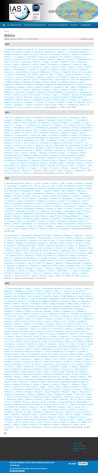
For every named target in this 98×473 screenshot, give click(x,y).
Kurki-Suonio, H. (29, 77)
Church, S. (57, 316)
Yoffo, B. (76, 424)
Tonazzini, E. (18, 417)
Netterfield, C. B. (85, 87)
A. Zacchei (8, 235)
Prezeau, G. (38, 95)
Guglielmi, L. (11, 344)
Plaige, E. (75, 392)
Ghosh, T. (80, 67)
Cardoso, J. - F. (10, 57)
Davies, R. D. (62, 59)
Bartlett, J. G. (32, 120)
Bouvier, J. (78, 306)
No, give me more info (17, 471)
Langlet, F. (80, 359)
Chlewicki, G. (33, 316)
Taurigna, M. (26, 414)
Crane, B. (25, 321)
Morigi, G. (21, 379)
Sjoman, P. (82, 224)
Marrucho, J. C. (68, 369)
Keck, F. (10, 356)
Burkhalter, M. (9, 311)
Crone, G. (88, 288)
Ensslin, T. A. (53, 201)
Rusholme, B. (9, 100)
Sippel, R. (17, 409)
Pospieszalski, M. (69, 219)
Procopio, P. (11, 221)
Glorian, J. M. (71, 341)
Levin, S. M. (29, 364)
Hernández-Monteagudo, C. (37, 138)
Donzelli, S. (65, 62)
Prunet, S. (47, 95)
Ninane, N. (28, 384)
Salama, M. (29, 404)
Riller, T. (63, 163)
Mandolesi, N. (28, 82)
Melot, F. (78, 374)
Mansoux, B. (28, 369)
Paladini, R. (65, 90)
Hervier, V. (20, 349)
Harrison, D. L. (9, 72)
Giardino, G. (9, 135)
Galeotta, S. (56, 67)
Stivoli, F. (57, 273)
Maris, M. (46, 82)
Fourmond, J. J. (65, 336)
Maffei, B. (10, 82)
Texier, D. (60, 294)
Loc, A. (72, 364)
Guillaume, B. (32, 344)
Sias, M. (78, 407)
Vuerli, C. (51, 276)
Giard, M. (88, 67)
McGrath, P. (38, 374)
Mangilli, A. (38, 82)
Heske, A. (29, 349)
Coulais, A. (72, 125)
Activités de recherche (35, 25)
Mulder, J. (69, 379)
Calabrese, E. (87, 54)
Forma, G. (37, 336)
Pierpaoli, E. (68, 158)
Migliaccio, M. (51, 85)
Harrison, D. (86, 135)
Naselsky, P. (59, 87)
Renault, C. (11, 97)
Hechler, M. (11, 346)
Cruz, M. (25, 198)
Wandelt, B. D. (74, 105)
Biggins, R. (63, 304)
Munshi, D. (39, 87)
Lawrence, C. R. (86, 77)
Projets (74, 25)
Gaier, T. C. (41, 203)
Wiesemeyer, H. (10, 107)
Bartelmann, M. (35, 301)
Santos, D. (28, 100)
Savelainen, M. (38, 100)
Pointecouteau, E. (86, 92)
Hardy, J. (73, 344)
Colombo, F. (60, 319)
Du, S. (33, 331)
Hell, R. (84, 258)
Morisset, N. (54, 243)
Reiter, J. (21, 399)
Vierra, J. (33, 422)
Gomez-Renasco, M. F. (45, 339)
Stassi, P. (45, 409)
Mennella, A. (40, 85)
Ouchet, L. (8, 387)
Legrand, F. (58, 362)
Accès (75, 446)
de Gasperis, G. (55, 128)
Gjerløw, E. (8, 69)
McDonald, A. (28, 374)
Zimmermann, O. (37, 427)
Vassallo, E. (81, 419)
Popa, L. (54, 160)
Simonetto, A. (72, 224)
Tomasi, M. (71, 102)
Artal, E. (30, 193)
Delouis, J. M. (36, 329)
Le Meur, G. (68, 362)
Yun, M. (83, 424)
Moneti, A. (81, 85)
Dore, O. (74, 62)
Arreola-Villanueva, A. (69, 296)
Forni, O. (7, 67)
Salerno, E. (77, 271)
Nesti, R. (60, 216)
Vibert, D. (18, 422)
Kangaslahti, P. (29, 208)
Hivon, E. (58, 72)
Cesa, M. (44, 314)
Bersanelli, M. (74, 52)
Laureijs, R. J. (81, 291)
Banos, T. (38, 288)
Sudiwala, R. (11, 168)
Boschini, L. (58, 306)
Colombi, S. (68, 57)
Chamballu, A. (32, 57)
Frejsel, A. (47, 67)
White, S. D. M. (54, 229)
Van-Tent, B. (64, 419)
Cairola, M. (38, 311)
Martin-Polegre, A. (29, 372)
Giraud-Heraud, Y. (58, 341)
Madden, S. (66, 367)
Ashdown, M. (39, 118)
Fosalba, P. (54, 336)
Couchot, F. (18, 59)
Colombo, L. (16, 198)
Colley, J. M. (30, 319)
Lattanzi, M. (74, 77)
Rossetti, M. (56, 97)
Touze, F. (43, 417)
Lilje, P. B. (35, 79)
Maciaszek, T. (44, 367)
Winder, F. (67, 229)
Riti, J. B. (74, 399)
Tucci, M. (89, 102)
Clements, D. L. (47, 125)
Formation (86, 25)
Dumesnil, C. (60, 331)
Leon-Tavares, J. (57, 211)
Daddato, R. (82, 321)
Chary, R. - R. (9, 125)
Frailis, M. (15, 67)
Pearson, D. (42, 188)
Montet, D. (74, 377)
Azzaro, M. (34, 299)
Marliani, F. (57, 369)
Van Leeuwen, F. (43, 419)
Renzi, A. (20, 97)
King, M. (27, 356)
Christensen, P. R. (56, 57)
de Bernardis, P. (83, 59)
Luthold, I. (19, 367)
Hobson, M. (67, 72)
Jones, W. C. (73, 140)
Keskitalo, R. (79, 74)
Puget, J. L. (21, 221)
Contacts (82, 446)
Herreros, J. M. (60, 206)
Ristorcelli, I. (28, 97)
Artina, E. (88, 296)
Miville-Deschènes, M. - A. (67, 85)
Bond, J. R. (28, 54)
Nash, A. (44, 382)
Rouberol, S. (54, 402)
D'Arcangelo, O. (19, 128)
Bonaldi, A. (8, 54)
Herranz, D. (35, 72)
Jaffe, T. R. (53, 74)
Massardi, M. (19, 150)
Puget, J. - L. (57, 95)
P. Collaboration (10, 49)
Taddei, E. (87, 412)
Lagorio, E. (48, 359)
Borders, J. (41, 306)
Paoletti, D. (74, 90)
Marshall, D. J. (60, 148)
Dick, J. (64, 183)
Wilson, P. (57, 424)
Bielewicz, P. (85, 52)
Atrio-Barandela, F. (52, 118)
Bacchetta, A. (44, 299)
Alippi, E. (23, 296)
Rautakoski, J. (69, 397)
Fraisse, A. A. (25, 67)
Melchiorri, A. (20, 85)
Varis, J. (10, 229)
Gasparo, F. (18, 258)
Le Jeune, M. (28, 362)
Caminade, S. (48, 311)
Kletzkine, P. (45, 356)
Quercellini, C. (32, 221)
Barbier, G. (13, 301)
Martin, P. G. (56, 82)
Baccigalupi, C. (76, 49)
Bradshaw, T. (28, 309)
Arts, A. (7, 299)
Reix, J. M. (52, 294)
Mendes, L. (30, 85)
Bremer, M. (47, 250)
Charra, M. (12, 316)
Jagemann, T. (54, 140)
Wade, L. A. (63, 105)
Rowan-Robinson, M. (68, 402)
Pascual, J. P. (49, 389)
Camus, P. (58, 311)
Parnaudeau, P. (18, 389)
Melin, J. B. (69, 374)
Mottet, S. (60, 379)
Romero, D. (26, 402)
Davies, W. (71, 324)
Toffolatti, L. (61, 102)
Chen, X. (7, 198)
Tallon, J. (7, 414)
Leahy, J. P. (45, 186)
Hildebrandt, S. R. (47, 72)
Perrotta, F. (42, 158)
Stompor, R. (66, 273)
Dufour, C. (50, 331)
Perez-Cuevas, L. (32, 387)
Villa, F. (55, 105)
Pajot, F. (57, 90)
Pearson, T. (79, 389)
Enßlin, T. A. (45, 64)
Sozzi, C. (12, 226)
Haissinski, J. (53, 344)
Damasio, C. (9, 324)
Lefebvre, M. (48, 362)
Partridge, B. (9, 158)
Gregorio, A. (44, 69)
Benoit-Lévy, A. (50, 52)
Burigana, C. (76, 54)
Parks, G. (7, 389)
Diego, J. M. (48, 62)
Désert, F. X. (47, 329)
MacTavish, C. (55, 367)
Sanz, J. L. (65, 404)
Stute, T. (30, 412)
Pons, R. (10, 402)
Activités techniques (58, 25)
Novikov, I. (27, 90)
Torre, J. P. (28, 417)
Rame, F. (48, 397)
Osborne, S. (55, 155)
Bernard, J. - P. (62, 52)
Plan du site (77, 443)
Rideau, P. (48, 399)
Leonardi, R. (9, 79)
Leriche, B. (88, 362)
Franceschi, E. (36, 67)
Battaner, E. (29, 52)
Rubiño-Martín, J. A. (78, 97)
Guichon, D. (21, 344)
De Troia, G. (71, 253)
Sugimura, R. (49, 412)
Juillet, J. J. (58, 291)
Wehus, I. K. (85, 105)
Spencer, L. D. (75, 100)
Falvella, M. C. (75, 201)
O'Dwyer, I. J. (66, 384)
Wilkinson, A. (82, 191)
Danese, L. (52, 59)
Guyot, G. (39, 291)
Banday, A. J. (87, 49)
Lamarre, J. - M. (53, 77)
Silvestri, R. (61, 224)
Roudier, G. (66, 97)
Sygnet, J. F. (70, 412)
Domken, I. (8, 331)
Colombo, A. (50, 319)
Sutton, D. (8, 102)
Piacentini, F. (43, 92)
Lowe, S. (54, 186)
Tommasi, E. (88, 414)
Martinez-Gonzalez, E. (70, 82)
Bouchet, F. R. (46, 54)
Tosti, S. (36, 417)
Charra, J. (79, 288)
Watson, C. (44, 229)
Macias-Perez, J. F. (11, 148)
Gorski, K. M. (35, 135)
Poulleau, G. (59, 394)
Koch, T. (79, 356)
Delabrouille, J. (26, 62)
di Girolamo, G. (58, 329)
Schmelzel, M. (12, 407)
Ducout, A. (8, 64)
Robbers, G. (83, 221)
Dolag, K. (88, 329)
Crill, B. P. (27, 59)
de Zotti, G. (16, 62)
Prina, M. (10, 397)
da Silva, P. (73, 321)
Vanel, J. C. (54, 419)
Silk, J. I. (29, 273)
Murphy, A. (87, 379)
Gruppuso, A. (55, 69)
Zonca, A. (39, 107)
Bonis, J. (33, 306)
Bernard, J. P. (27, 304)
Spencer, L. (83, 165)
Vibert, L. (68, 294)
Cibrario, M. (77, 316)
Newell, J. (76, 382)
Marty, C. (48, 372)
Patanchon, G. (9, 92)
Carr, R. (19, 314)
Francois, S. (20, 339)
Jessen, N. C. (46, 354)
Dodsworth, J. (9, 291)
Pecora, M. (88, 389)
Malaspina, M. (29, 213)
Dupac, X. (16, 64)
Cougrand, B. (88, 319)
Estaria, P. (53, 334)
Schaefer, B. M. (54, 165)
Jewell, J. (61, 74)
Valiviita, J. (30, 105)
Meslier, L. (28, 377)
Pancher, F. (77, 387)
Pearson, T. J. (20, 158)
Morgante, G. (12, 87)
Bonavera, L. (18, 54)
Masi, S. (82, 82)
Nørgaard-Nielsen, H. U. (13, 155)
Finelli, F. (85, 64)
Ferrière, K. (77, 64)
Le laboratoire (14, 25)
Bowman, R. (9, 309)
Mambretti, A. (18, 369)
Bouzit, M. (87, 306)
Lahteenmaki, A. (68, 143)
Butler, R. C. (30, 183)
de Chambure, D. (21, 326)
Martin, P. (40, 372)
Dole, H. (57, 62)
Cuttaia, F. (43, 59)
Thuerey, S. (53, 414)
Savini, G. (48, 100)
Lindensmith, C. (49, 364)
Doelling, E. (80, 329)
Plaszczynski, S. (72, 92)
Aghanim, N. (21, 49)
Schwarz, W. (33, 407)
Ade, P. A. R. (9, 118)
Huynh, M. (27, 261)
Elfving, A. (8, 334)
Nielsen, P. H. (18, 384)
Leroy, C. (7, 364)
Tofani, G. (41, 226)
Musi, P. (16, 382)
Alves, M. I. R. (32, 49)
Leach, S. (30, 145)
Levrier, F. (18, 79)
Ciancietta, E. (67, 316)
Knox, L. (27, 143)
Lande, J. (63, 359)
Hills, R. (59, 349)
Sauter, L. (73, 404)
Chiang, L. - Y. (21, 125)
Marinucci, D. (41, 213)
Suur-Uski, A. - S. (19, 102)
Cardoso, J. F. (9, 314)
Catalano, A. (21, 57)
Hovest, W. (11, 74)
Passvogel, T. (42, 294)
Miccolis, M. (18, 216)
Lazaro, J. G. (9, 341)
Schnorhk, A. (23, 407)
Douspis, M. (82, 62)
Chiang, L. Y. (22, 316)
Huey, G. (48, 351)
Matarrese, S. (9, 85)
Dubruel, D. (41, 331)
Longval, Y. (80, 364)
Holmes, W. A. (77, 72)
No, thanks (83, 463)
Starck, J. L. (36, 409)
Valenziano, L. (19, 105)
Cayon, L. (87, 123)
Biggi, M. (54, 304)
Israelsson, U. (83, 351)
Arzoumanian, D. (54, 49)
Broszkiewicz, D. (68, 309)
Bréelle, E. (18, 309)
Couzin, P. (17, 321)
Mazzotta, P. (49, 150)
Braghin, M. (38, 309)
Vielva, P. (48, 105)
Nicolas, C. (8, 384)
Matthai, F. (40, 150)
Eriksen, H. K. (55, 64)
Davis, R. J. (72, 59)
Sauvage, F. (82, 404)
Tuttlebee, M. (73, 417)
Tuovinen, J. (9, 105)
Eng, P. (25, 334)
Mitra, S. (18, 153)
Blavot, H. (86, 304)
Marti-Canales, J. (81, 369)
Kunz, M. (19, 77)
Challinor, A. (65, 314)
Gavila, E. (18, 341)
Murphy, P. (8, 382)
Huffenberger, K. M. (23, 74)
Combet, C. (8, 59)
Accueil (6, 31)
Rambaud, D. (39, 397)
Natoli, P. (74, 87)
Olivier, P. (85, 384)
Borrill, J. (36, 54)
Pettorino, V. (32, 92)
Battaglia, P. (8, 196)
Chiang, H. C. (43, 57)
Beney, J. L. (76, 301)
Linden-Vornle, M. (62, 364)
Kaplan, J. (81, 354)
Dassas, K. (51, 324)
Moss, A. (31, 87)
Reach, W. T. (81, 397)
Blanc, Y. (78, 304)
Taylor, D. (35, 414)
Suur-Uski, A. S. (15, 191)
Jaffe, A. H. (44, 74)
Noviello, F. (8, 90)
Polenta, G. (8, 95)
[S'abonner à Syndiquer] (5, 434)
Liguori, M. (27, 79)
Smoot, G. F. (73, 165)
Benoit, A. (61, 120)
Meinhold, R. (60, 374)
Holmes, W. (8, 351)
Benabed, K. (39, 52)
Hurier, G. (35, 74)
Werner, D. (18, 424)
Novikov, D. (18, 90)
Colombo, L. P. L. (80, 57)
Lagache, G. (41, 77)
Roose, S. (35, 402)
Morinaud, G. (31, 379)
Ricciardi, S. (54, 163)
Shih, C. (71, 407)
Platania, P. (8, 394)
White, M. (26, 424)
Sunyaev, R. (59, 412)
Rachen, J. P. (14, 163)
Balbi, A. (85, 118)
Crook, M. (40, 321)
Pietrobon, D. (60, 92)
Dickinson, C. (38, 62)
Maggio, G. (50, 263)
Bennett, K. (18, 196)
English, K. (33, 334)
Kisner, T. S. (71, 208)
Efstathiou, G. (26, 64)
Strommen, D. (20, 412)
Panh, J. (85, 387)
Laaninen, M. (9, 211)
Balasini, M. (74, 299)
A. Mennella (8, 183)
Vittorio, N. (61, 170)
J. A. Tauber (8, 288)
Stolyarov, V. (86, 100)
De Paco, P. (61, 326)
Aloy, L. (30, 296)
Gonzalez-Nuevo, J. (21, 69)
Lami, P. (56, 359)
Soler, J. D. (65, 100)
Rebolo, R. (67, 95)
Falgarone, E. (67, 64)
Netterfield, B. (67, 382)
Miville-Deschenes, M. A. (51, 377)
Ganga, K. (72, 67)
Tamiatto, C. (16, 414)
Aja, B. (24, 193)
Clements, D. (9, 319)
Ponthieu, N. (18, 95)
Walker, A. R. (75, 422)
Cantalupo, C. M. (69, 311)
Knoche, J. (11, 77)
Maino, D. (18, 82)
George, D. (67, 203)
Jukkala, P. (11, 208)
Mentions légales (79, 448)
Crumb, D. (48, 321)
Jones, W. (64, 354)
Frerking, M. (30, 339)
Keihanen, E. (9, 143)
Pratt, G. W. (28, 95)
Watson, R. (72, 191)
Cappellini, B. (86, 196)
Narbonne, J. (25, 382)
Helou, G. (7, 138)
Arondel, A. (56, 296)
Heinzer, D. (33, 346)
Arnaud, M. (42, 49)
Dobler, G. (29, 130)
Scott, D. (56, 100)
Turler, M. (7, 170)
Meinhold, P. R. (60, 150)
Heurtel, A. (37, 349)
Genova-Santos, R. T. (54, 203)
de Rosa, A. (66, 128)
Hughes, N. (83, 206)
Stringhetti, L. (21, 226)
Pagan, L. (43, 387)
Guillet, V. (64, 69)
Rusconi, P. (8, 404)
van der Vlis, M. (30, 419)
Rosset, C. (47, 97)
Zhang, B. (26, 427)
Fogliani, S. (11, 336)
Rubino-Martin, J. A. (11, 165)
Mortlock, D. (22, 87)
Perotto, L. (20, 392)
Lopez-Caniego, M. (62, 79)
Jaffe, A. (17, 354)
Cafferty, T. (29, 311)
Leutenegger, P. (70, 211)
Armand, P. (38, 296)
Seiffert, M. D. (20, 273)
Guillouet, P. (42, 344)
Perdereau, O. (21, 92)
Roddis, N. (17, 224)
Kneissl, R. (55, 356)
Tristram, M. (80, 102)
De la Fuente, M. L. (49, 326)
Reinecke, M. (77, 95)
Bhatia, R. (46, 304)
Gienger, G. (45, 341)
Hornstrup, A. (9, 140)
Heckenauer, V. (22, 346)
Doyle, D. (26, 331)
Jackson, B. (8, 354)
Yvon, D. (20, 107)
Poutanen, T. (63, 160)
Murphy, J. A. (49, 87)
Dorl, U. (60, 130)
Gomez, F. (76, 203)
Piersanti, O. (66, 392)
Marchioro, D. (39, 369)
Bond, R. (25, 306)
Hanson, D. (84, 69)
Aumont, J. (65, 49)
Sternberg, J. (48, 273)
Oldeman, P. (76, 384)
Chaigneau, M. (54, 314)
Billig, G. (71, 304)
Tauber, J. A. (42, 102)
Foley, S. (7, 203)
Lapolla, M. (8, 362)
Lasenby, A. (64, 77)
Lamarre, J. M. (33, 211)
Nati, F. (67, 87)
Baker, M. (65, 299)
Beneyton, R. (86, 301)
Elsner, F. (36, 64)
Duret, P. (77, 331)
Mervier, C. (19, 377)
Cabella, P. (56, 123)
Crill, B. (32, 321)
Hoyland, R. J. (72, 206)
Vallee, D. (19, 419)
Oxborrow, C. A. (19, 387)
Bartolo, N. (20, 52)
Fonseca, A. (28, 336)
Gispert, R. (31, 291)
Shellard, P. (62, 407)
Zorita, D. (58, 427)
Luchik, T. (10, 367)
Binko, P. (19, 250)
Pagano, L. (48, 90)
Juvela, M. (70, 74)
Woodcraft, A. (67, 424)
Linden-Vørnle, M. (47, 79)
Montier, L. (34, 153)
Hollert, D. (84, 349)
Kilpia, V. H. (61, 208)
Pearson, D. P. (68, 389)
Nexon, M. (85, 382)
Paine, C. (51, 387)
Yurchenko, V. (9, 427)
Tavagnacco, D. (28, 191)
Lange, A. (71, 359)
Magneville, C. (85, 367)
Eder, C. (85, 331)
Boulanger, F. (57, 54)
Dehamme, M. (12, 329)
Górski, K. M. (34, 69)
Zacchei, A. (28, 107)
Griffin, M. (80, 341)
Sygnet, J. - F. (32, 102)
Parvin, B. (39, 389)
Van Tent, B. (39, 105)
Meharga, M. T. (24, 266)
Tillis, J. (61, 414)
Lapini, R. (88, 359)
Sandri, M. (19, 100)
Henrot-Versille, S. (23, 72)
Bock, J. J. (8, 306)
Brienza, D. (57, 309)
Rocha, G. (38, 97)
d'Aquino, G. (28, 324)
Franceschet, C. (18, 203)
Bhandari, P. (37, 304)
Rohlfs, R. (42, 245)
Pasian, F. (83, 90)
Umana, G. (16, 170)
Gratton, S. (45, 135)
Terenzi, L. (52, 102)
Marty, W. (56, 372)
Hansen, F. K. (74, 69)
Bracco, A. (67, 54)
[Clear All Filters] (32, 39)
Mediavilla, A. (49, 374)
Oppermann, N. (37, 90)
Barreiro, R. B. (9, 52)
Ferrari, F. (73, 334)
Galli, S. (64, 67)
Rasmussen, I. (58, 397)
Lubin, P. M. (74, 79)
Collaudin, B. (20, 319)
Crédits (76, 451)
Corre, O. (69, 319)
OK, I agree (72, 464)
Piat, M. (51, 92)
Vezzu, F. (10, 422)
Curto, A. (35, 59)
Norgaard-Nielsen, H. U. (73, 216)
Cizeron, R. (87, 316)
